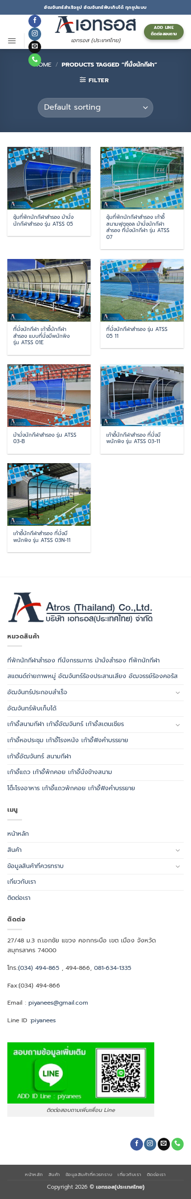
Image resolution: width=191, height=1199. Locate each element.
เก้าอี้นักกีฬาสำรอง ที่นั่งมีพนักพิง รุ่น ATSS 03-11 (133, 438)
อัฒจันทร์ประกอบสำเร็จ (37, 692)
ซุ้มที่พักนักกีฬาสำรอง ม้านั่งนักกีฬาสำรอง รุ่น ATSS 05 (43, 220)
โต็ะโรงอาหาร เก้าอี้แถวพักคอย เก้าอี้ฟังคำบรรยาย (71, 788)
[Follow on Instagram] (34, 33)
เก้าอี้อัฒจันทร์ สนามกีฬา (39, 756)
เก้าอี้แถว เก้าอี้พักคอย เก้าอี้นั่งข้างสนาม (59, 772)
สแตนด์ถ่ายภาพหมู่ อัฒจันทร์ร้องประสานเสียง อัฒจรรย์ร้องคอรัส (92, 676)
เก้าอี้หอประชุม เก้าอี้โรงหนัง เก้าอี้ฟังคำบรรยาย (67, 740)
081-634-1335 (112, 968)
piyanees (43, 1020)
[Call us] (34, 59)
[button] (12, 40)
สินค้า (14, 850)
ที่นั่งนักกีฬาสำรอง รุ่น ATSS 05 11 (136, 332)
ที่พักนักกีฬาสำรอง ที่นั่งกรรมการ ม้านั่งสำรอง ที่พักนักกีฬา (83, 660)
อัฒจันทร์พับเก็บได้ (31, 708)
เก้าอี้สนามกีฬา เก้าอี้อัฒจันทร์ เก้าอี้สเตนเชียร (65, 724)
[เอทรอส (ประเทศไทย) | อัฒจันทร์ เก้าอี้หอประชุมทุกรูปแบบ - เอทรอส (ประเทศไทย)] (95, 24)
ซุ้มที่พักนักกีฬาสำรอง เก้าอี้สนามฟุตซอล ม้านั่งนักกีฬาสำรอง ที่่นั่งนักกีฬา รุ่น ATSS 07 (137, 227)
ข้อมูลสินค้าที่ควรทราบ (35, 866)
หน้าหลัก (18, 833)
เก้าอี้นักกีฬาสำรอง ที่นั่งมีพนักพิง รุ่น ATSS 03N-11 (42, 536)
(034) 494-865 (38, 968)
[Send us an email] (34, 47)
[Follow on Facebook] (34, 21)
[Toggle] (178, 692)
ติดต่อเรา (18, 897)
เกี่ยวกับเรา (21, 881)
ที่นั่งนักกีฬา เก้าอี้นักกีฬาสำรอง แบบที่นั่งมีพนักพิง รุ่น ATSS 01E (41, 336)
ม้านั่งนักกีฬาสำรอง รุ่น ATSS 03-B (44, 438)
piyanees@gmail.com (58, 1002)
